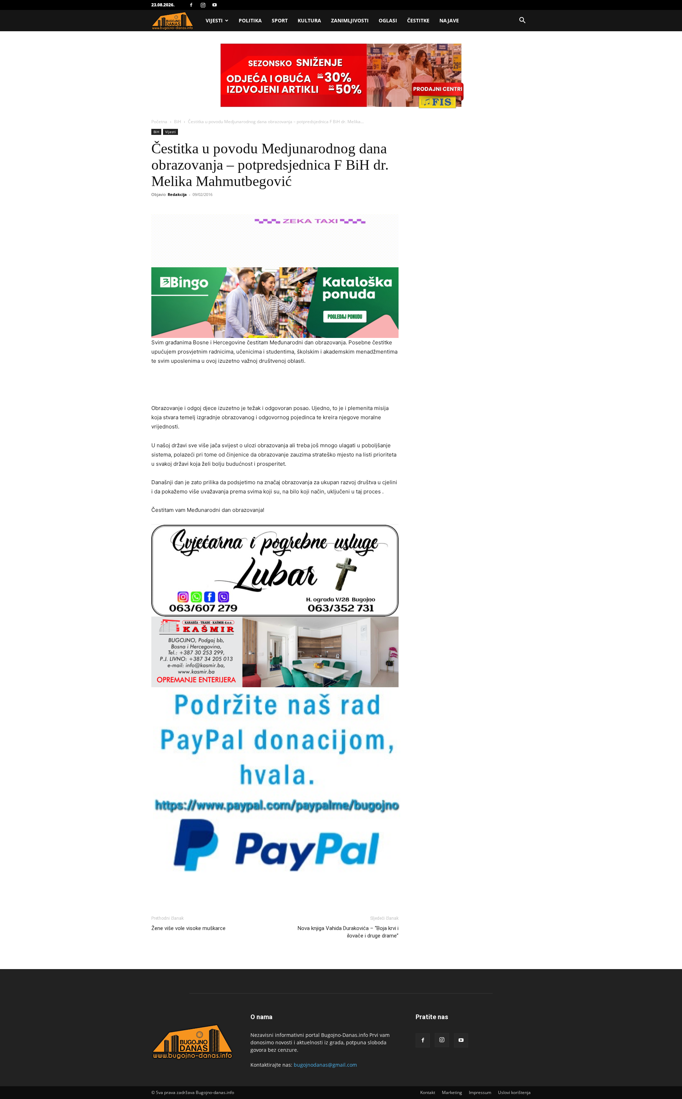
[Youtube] (214, 5)
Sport (280, 20)
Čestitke (418, 20)
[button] (522, 21)
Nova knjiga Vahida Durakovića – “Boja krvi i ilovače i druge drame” (348, 932)
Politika (250, 20)
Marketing (452, 1092)
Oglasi (388, 20)
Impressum (480, 1092)
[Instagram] (202, 5)
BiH (177, 122)
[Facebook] (191, 5)
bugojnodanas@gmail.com (325, 1064)
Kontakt (427, 1092)
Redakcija (177, 194)
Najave (449, 20)
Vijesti (214, 20)
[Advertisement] (275, 385)
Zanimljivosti (350, 20)
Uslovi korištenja (514, 1092)
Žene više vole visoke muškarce (188, 928)
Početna (159, 122)
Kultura (309, 20)
